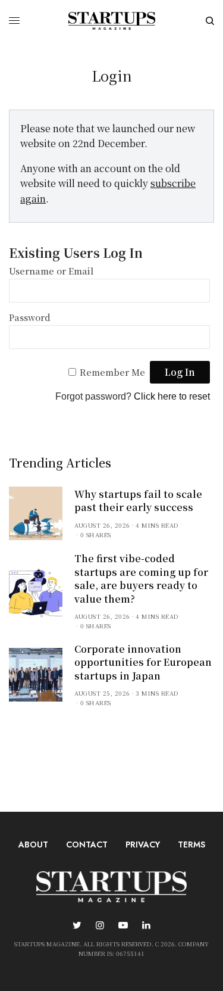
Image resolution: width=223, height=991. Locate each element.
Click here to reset (172, 396)
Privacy (142, 844)
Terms (191, 844)
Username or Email (51, 270)
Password (30, 317)
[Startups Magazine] (111, 21)
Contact (87, 844)
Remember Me (112, 372)
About (33, 844)
